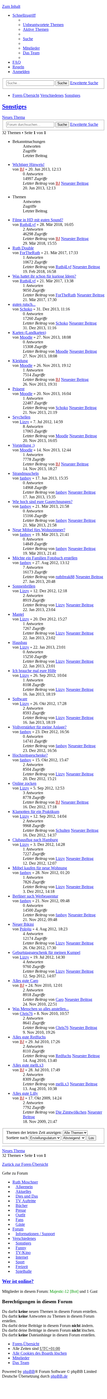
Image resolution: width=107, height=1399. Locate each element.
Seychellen (21, 417)
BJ (22, 169)
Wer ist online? (18, 1281)
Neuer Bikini (23, 924)
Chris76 (26, 1013)
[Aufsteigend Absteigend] (73, 1137)
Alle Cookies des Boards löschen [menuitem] (39, 1353)
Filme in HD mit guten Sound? (37, 220)
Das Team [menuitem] (31, 53)
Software (19, 699)
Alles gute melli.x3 (27, 1065)
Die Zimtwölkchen (71, 1112)
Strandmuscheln (25, 473)
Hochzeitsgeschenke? (30, 755)
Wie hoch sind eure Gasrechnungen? (42, 501)
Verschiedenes (52, 95)
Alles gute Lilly (25, 1093)
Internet (22, 1257)
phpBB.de (59, 1376)
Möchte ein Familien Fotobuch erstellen (44, 558)
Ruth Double (23, 248)
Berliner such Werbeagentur (35, 896)
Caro (60, 999)
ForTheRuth (30, 252)
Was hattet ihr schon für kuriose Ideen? (44, 276)
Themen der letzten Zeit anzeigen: (34, 1132)
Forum (17, 1229)
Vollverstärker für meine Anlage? (39, 727)
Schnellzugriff (24, 15)
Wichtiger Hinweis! (28, 164)
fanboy (25, 478)
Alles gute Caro (25, 980)
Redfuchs (63, 1056)
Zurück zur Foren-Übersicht (25, 1164)
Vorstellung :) (23, 445)
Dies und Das (27, 1196)
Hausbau (19, 642)
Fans (19, 1219)
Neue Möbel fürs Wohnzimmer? (38, 530)
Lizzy (24, 422)
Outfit (20, 1215)
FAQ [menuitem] (16, 62)
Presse (21, 1210)
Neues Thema (13, 117)
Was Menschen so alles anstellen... (40, 1009)
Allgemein (24, 1187)
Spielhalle (24, 1271)
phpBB (29, 1371)
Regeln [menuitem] (18, 67)
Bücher (22, 1205)
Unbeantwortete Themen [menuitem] (43, 24)
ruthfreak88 (65, 577)
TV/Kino (23, 1252)
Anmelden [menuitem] (21, 71)
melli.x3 (62, 1084)
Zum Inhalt (11, 6)
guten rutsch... (24, 304)
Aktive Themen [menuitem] (36, 29)
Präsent (18, 389)
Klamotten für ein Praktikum (35, 811)
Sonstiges (72, 95)
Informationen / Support (35, 1233)
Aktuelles (23, 1191)
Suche (62, 83)
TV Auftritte (26, 1201)
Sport (20, 1262)
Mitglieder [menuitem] (31, 48)
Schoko (26, 309)
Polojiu (25, 929)
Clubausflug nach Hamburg (35, 840)
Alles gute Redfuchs (29, 1037)
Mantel (18, 614)
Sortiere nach (17, 1137)
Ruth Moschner (25, 1182)
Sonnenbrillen (23, 586)
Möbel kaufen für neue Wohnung (39, 868)
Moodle (26, 337)
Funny (21, 1248)
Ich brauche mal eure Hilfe (34, 670)
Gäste (20, 1224)
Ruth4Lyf (28, 224)
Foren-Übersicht (25, 95)
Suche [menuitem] (28, 39)
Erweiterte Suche (84, 83)
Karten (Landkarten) (29, 332)
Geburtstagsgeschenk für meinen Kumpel (46, 952)
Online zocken (24, 783)
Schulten (63, 830)
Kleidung (20, 360)
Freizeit (22, 1266)
